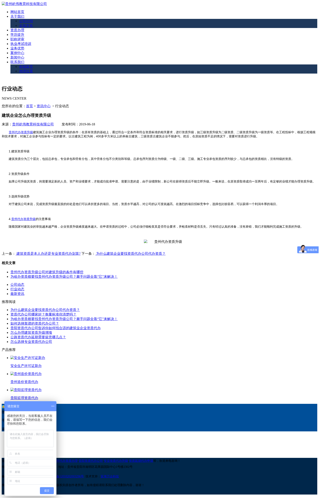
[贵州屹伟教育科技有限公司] (24, 4)
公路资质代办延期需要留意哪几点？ (38, 337)
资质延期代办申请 (141, 460)
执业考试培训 (20, 44)
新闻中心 (17, 57)
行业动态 (17, 289)
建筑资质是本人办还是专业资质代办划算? (48, 253)
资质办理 (17, 30)
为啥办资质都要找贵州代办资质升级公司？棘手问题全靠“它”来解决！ (64, 276)
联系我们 (17, 62)
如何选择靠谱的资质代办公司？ (34, 323)
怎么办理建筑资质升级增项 (31, 332)
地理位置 (26, 71)
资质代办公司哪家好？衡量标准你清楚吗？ (43, 314)
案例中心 (17, 53)
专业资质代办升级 (116, 460)
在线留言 (26, 66)
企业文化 (26, 25)
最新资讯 (17, 294)
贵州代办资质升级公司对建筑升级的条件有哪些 (46, 272)
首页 (29, 106)
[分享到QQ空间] (3, 407)
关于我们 (17, 16)
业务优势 (17, 48)
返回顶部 (9, 429)
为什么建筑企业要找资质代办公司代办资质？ (130, 253)
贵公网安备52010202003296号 (64, 476)
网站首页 (17, 12)
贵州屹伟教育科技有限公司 (33, 124)
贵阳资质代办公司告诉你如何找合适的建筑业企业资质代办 (55, 328)
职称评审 (17, 39)
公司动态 (17, 284)
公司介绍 (26, 21)
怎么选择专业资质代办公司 (31, 342)
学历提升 (17, 34)
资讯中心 (44, 106)
